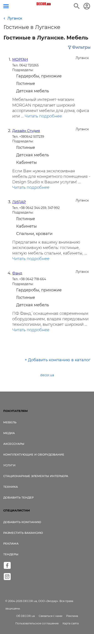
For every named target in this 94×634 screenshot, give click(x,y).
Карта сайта (71, 623)
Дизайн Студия (26, 131)
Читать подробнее (43, 116)
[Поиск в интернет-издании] (77, 6)
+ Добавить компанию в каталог (58, 360)
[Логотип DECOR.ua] (44, 4)
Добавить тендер (18, 497)
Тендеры (10, 554)
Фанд (17, 273)
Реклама (11, 543)
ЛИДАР (19, 202)
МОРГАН (20, 59)
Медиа (9, 433)
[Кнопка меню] (6, 6)
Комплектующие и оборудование (33, 454)
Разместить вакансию (23, 532)
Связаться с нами (50, 616)
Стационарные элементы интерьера (35, 476)
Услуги (9, 465)
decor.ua (47, 375)
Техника (10, 486)
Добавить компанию (22, 522)
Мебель (9, 422)
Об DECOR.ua (25, 616)
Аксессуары (13, 443)
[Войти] (87, 6)
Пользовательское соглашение (37, 623)
